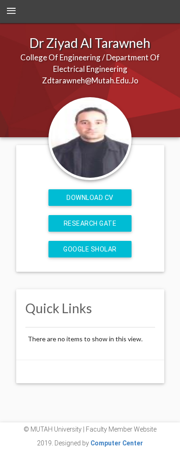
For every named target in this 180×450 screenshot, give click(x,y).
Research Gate (90, 223)
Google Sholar (90, 249)
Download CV (90, 197)
